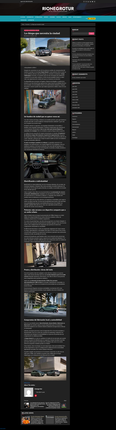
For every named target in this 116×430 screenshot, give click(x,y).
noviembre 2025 (76, 107)
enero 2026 (74, 102)
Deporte (46, 17)
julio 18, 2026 (58, 423)
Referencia (27, 382)
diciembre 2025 (76, 105)
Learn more (2, 428)
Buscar (75, 30)
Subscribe (92, 18)
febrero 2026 (75, 99)
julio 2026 (74, 86)
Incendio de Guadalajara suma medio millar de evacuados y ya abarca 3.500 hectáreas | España (61, 420)
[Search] (86, 18)
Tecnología (23, 20)
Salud (69, 17)
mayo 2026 (74, 91)
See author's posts (40, 392)
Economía (52, 17)
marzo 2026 (75, 97)
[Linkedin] (88, 1)
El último (23, 17)
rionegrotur (58, 8)
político (58, 17)
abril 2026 (74, 94)
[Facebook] (84, 1)
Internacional (38, 17)
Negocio (64, 17)
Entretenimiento (77, 17)
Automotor (31, 20)
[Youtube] (92, 1)
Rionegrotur (30, 17)
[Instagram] (94, 1)
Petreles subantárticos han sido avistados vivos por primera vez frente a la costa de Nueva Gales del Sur (83, 55)
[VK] (90, 1)
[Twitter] (86, 1)
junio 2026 (74, 89)
